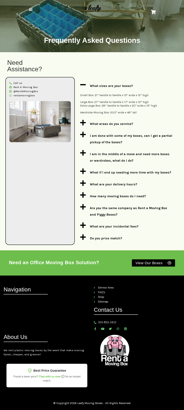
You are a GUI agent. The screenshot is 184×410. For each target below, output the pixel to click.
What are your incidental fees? (114, 226)
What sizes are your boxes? (111, 86)
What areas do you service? (111, 124)
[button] (31, 9)
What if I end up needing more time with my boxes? (130, 172)
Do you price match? (106, 238)
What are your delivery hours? (113, 184)
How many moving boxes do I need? (118, 196)
